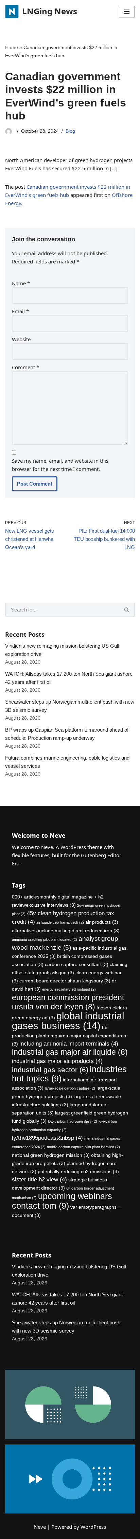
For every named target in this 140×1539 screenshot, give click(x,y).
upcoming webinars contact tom (62, 1201)
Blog (70, 131)
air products (101, 922)
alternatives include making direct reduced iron (66, 930)
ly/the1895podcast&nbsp (47, 1138)
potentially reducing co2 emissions (78, 1171)
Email (20, 311)
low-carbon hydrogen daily (72, 1121)
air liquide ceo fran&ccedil (60, 922)
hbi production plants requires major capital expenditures (69, 1036)
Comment (25, 367)
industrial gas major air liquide (70, 1052)
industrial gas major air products (57, 1061)
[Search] (127, 610)
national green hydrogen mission (51, 1155)
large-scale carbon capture (70, 1088)
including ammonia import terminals (68, 1043)
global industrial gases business (68, 1020)
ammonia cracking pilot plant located (44, 939)
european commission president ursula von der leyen (68, 1002)
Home (11, 47)
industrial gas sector (50, 1070)
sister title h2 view (39, 1179)
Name (21, 283)
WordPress (93, 1526)
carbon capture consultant (76, 964)
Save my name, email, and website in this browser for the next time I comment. (60, 464)
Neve (40, 1526)
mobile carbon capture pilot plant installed (83, 1147)
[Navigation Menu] (127, 11)
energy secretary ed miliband (69, 989)
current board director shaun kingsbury (64, 980)
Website (21, 339)
